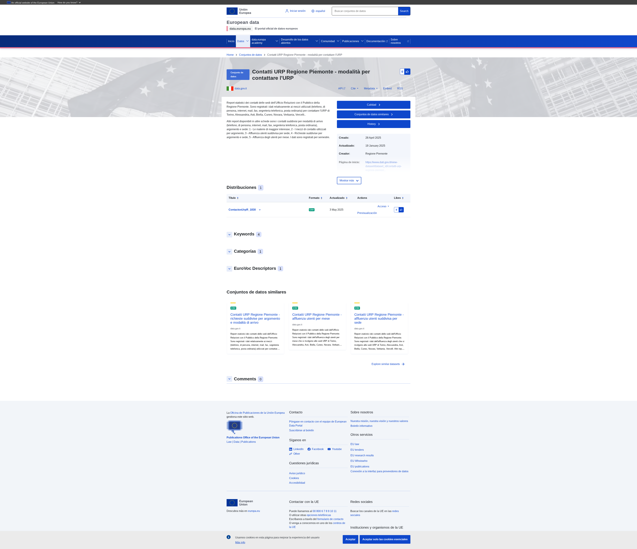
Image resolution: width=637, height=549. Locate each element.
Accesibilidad (297, 482)
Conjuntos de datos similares (371, 114)
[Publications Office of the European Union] (256, 426)
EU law (355, 444)
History (371, 124)
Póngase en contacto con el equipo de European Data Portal (318, 423)
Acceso (382, 206)
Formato (314, 197)
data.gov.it (241, 88)
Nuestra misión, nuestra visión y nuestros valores (379, 421)
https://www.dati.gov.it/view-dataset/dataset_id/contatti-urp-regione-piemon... (383, 166)
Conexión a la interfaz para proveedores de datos (379, 471)
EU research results (362, 455)
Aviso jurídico (297, 473)
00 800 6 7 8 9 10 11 (325, 511)
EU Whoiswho (359, 460)
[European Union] (256, 502)
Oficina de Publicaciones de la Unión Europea (257, 412)
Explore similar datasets (388, 364)
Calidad (371, 104)
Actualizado (337, 197)
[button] (69, 2)
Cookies (294, 478)
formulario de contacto (330, 519)
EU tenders (357, 449)
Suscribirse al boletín (301, 430)
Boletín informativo (361, 425)
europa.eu (254, 511)
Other (296, 453)
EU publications (360, 466)
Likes (397, 197)
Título (232, 197)
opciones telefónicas (319, 515)
